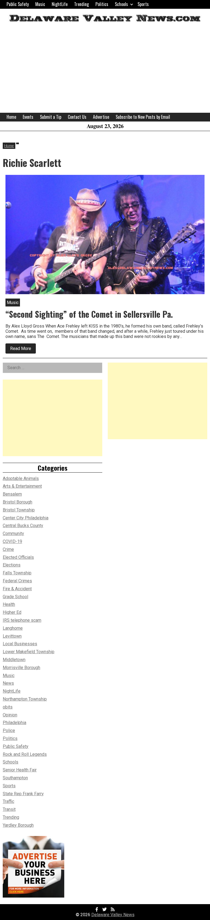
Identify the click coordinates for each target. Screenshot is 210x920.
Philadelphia (14, 722)
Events (28, 117)
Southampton (15, 777)
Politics (101, 4)
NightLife (60, 4)
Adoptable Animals (21, 478)
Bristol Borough (17, 502)
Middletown (14, 659)
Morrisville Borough (21, 667)
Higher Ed (12, 612)
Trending (81, 4)
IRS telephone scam (22, 620)
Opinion (10, 715)
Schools (121, 4)
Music (40, 4)
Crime (8, 549)
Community (13, 533)
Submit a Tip (50, 117)
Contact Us (77, 117)
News (8, 683)
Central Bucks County (23, 525)
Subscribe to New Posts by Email (143, 117)
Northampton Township (25, 699)
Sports (143, 4)
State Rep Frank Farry (23, 793)
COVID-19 (12, 541)
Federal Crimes (17, 580)
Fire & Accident (17, 588)
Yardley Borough (18, 825)
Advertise (101, 117)
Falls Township (17, 572)
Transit (9, 809)
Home (11, 117)
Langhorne (13, 628)
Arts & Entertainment (22, 486)
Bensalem (12, 494)
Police (9, 730)
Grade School (15, 596)
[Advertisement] (105, 71)
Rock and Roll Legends (25, 754)
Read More (23, 350)
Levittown (12, 636)
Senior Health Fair (20, 770)
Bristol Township (19, 510)
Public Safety (18, 4)
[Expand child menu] (131, 4)
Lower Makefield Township (28, 651)
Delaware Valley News (113, 914)
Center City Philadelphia (25, 517)
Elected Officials (18, 557)
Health (9, 604)
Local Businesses (20, 643)
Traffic (8, 801)
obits (8, 707)
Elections (12, 565)
